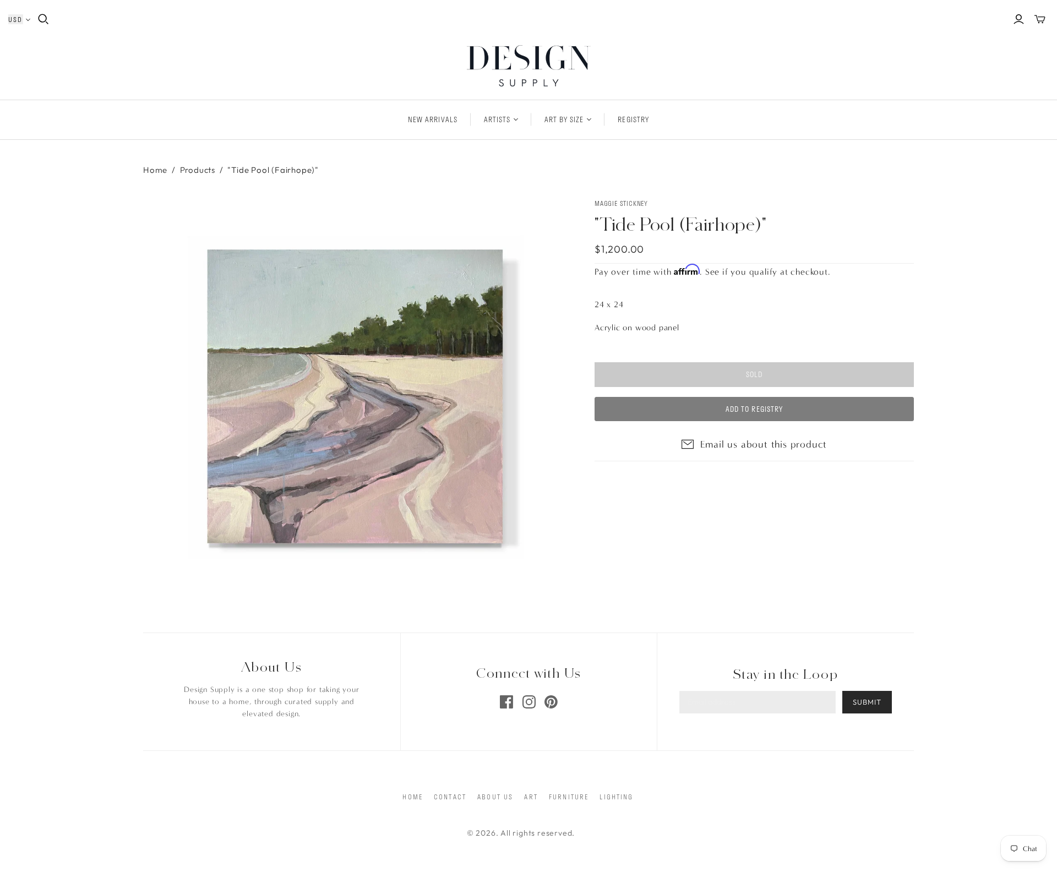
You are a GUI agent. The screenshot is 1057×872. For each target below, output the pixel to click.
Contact (450, 797)
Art (530, 797)
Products (197, 170)
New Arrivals (432, 119)
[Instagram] (529, 701)
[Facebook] (506, 701)
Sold (754, 374)
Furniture (569, 797)
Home (155, 170)
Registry (633, 119)
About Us (495, 797)
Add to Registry (754, 409)
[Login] (1019, 19)
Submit (867, 701)
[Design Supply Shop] (529, 65)
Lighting (616, 797)
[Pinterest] (551, 701)
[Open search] (43, 19)
